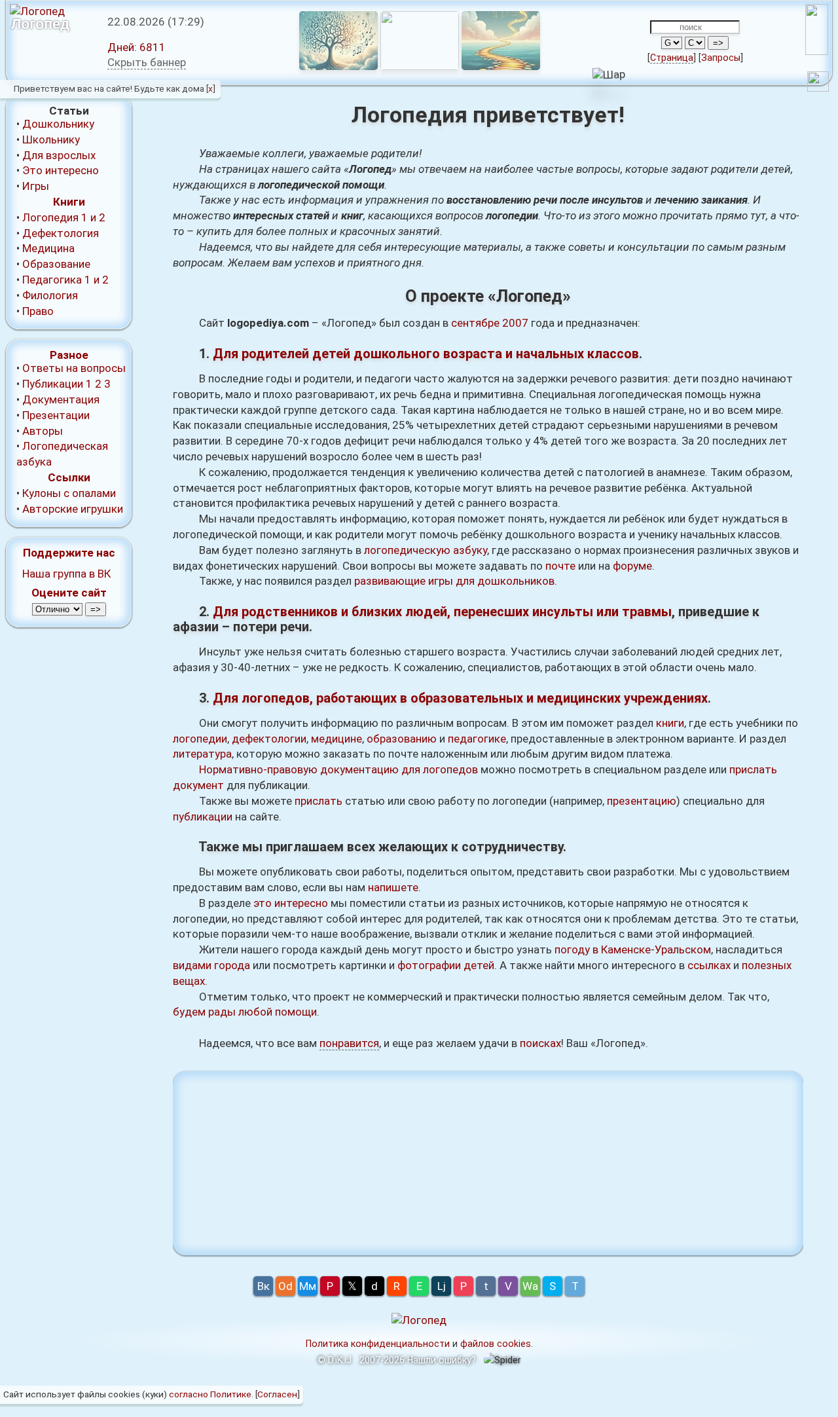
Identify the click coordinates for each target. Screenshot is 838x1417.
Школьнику (51, 139)
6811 (136, 47)
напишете (393, 887)
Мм (307, 1286)
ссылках (709, 965)
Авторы (42, 430)
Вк (263, 1286)
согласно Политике (210, 1394)
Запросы (720, 57)
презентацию (641, 800)
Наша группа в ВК (66, 573)
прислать (318, 800)
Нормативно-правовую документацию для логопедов (338, 769)
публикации (202, 816)
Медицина (48, 248)
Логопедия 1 (55, 217)
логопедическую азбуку (425, 550)
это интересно (290, 903)
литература (202, 753)
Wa (530, 1286)
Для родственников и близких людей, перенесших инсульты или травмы (442, 611)
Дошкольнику (58, 123)
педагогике (477, 738)
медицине (336, 738)
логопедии (200, 738)
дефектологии (269, 738)
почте (560, 565)
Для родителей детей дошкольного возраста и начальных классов (426, 353)
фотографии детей (445, 965)
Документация (61, 399)
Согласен (277, 1394)
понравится (349, 1043)
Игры (35, 186)
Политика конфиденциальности (378, 1343)
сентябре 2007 (489, 322)
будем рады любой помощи (245, 1011)
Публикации (52, 383)
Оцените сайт (69, 592)
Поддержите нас (69, 552)
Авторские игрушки (72, 508)
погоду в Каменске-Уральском (633, 949)
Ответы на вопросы (74, 368)
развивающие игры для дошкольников (454, 580)
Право (38, 311)
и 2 (97, 217)
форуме (632, 565)
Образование (56, 263)
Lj (441, 1286)
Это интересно (60, 170)
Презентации (56, 415)
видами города (211, 965)
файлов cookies (495, 1343)
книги (670, 722)
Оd (285, 1286)
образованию (402, 738)
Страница (671, 57)
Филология (50, 295)
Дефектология (60, 233)
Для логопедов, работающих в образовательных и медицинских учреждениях (460, 698)
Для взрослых (59, 155)
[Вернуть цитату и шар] (818, 83)
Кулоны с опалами (69, 493)
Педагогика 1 (56, 279)
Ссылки (69, 477)
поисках (540, 1043)
